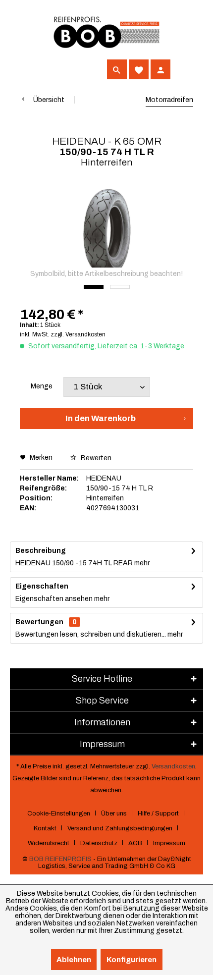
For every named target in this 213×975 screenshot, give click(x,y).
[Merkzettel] (139, 69)
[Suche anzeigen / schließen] (117, 69)
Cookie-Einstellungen (58, 813)
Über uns (114, 813)
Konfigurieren (131, 960)
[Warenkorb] (182, 69)
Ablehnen (73, 960)
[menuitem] (30, 69)
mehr (141, 563)
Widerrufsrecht (48, 843)
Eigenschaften (41, 586)
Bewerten (95, 458)
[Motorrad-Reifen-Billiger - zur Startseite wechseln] (106, 32)
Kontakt (45, 828)
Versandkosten (173, 766)
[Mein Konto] (160, 69)
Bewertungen (39, 622)
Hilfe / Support (158, 813)
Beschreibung (40, 550)
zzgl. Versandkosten (78, 334)
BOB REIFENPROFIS (60, 859)
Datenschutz (98, 843)
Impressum (169, 843)
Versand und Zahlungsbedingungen (119, 828)
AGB (135, 843)
